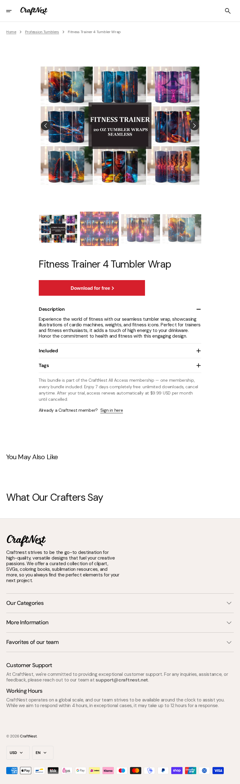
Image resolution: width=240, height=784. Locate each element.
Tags (44, 365)
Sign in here (111, 410)
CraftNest (28, 736)
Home (11, 32)
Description (52, 309)
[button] (13, 11)
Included (48, 351)
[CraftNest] (34, 11)
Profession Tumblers (42, 32)
